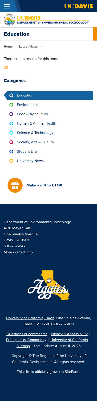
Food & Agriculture (32, 114)
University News (30, 160)
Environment (27, 104)
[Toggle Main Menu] (7, 6)
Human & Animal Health (36, 123)
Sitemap (23, 346)
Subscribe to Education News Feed (6, 67)
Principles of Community (26, 339)
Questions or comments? (26, 334)
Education (25, 95)
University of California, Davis (30, 318)
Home (8, 46)
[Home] (46, 19)
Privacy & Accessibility (69, 334)
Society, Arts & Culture (35, 142)
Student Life (27, 151)
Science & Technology (35, 132)
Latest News (28, 46)
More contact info (18, 252)
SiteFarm (72, 371)
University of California (69, 339)
